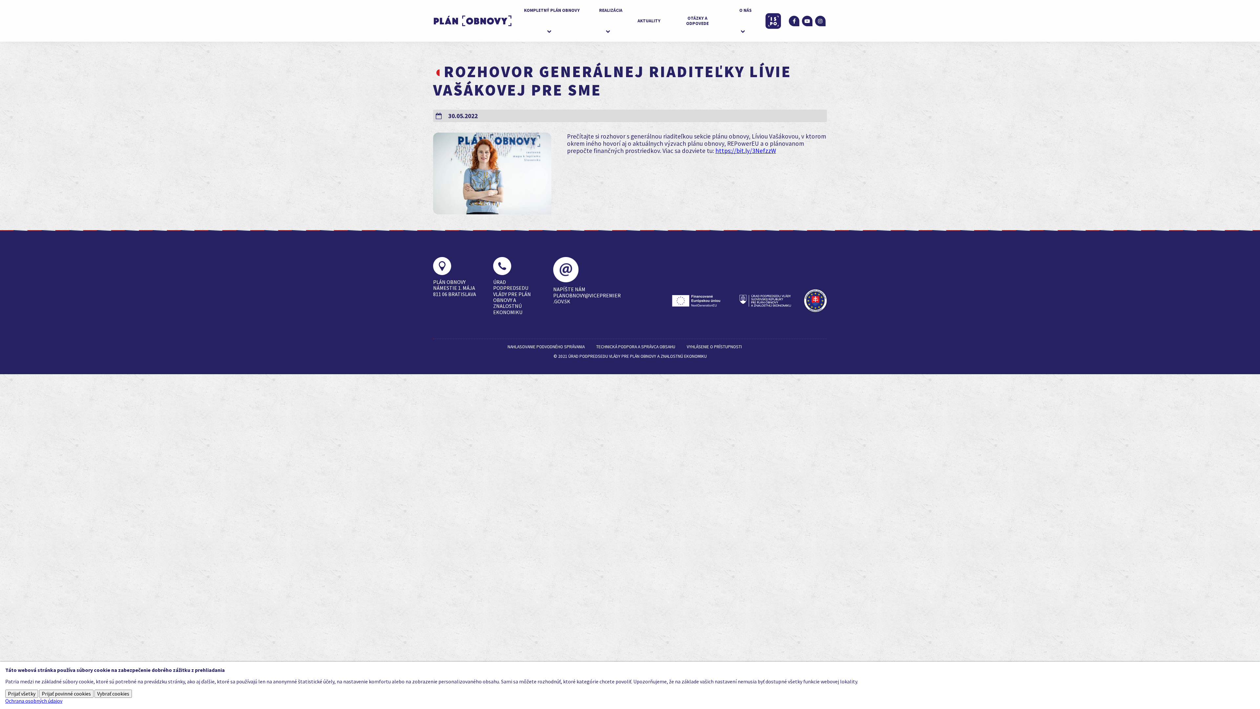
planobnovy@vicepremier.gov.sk (587, 298)
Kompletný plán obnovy (552, 10)
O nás (745, 10)
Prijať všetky (21, 693)
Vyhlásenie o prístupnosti (714, 347)
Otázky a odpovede (697, 20)
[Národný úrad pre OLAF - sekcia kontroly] (815, 300)
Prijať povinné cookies (66, 693)
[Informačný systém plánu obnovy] (773, 21)
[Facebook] (794, 21)
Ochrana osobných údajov (33, 701)
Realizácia (610, 10)
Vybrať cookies (113, 693)
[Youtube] (807, 21)
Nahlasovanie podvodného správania (546, 347)
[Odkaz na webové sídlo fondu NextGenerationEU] (697, 301)
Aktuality (649, 21)
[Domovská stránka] (472, 20)
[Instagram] (820, 21)
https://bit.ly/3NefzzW (745, 151)
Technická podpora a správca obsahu (635, 347)
